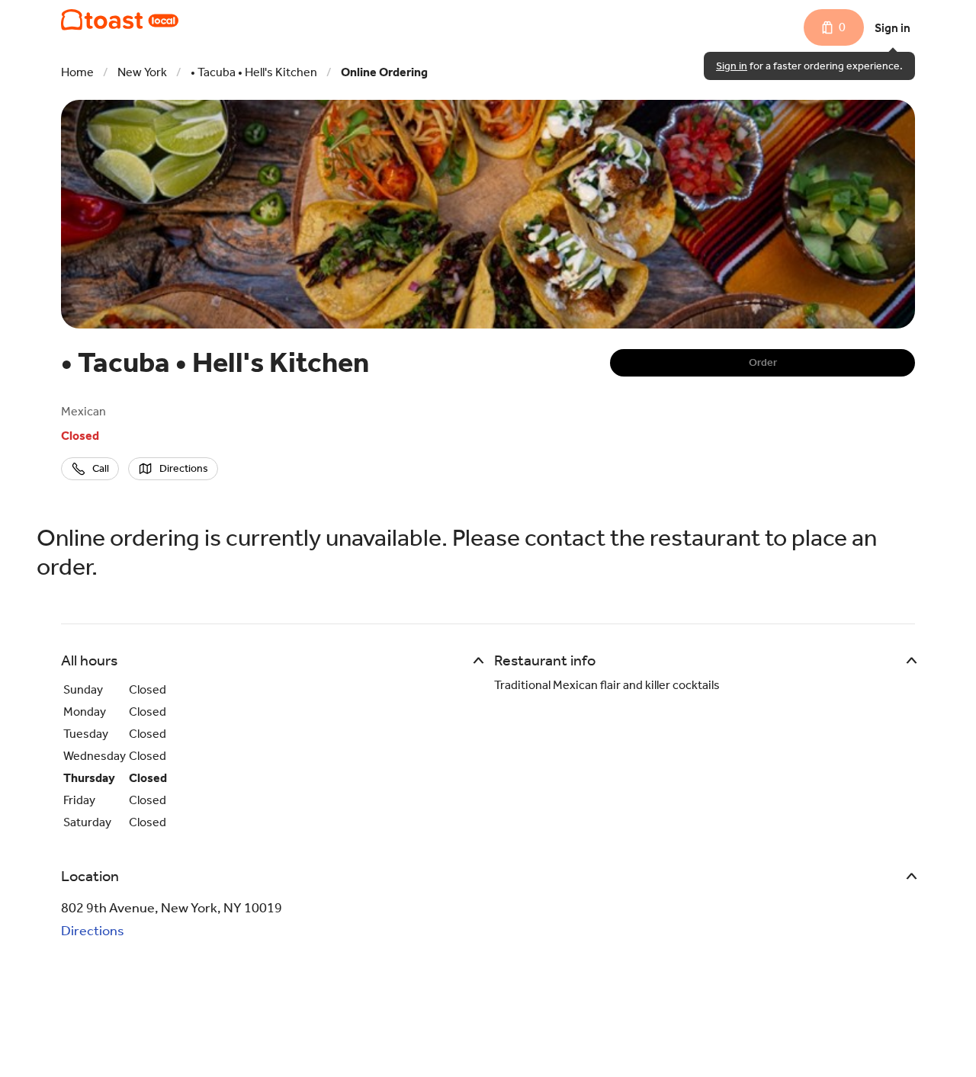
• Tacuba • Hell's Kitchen (254, 72)
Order (763, 362)
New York (142, 72)
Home (77, 72)
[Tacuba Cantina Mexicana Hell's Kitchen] (119, 19)
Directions (92, 930)
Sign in (892, 28)
